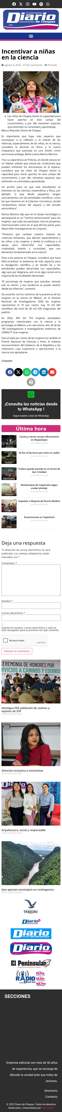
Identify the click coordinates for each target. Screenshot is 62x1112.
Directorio (50, 1090)
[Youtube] (34, 4)
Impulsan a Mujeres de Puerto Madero (39, 500)
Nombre (7, 601)
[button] (31, 36)
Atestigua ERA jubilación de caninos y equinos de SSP (26, 709)
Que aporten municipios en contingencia (28, 889)
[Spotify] (41, 4)
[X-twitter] (20, 4)
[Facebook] (14, 4)
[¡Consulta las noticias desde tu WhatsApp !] (31, 394)
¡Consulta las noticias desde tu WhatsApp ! (31, 407)
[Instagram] (27, 4)
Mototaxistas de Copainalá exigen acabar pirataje (39, 486)
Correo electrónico (13, 613)
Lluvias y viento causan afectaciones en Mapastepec (39, 438)
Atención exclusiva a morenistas (22, 770)
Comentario (9, 563)
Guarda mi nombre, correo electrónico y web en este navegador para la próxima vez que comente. (30, 629)
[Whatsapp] (48, 4)
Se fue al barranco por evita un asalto (39, 452)
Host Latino (47, 1107)
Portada (52, 65)
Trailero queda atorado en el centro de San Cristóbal (39, 470)
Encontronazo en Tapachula (39, 517)
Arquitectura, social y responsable (24, 830)
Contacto (51, 1096)
